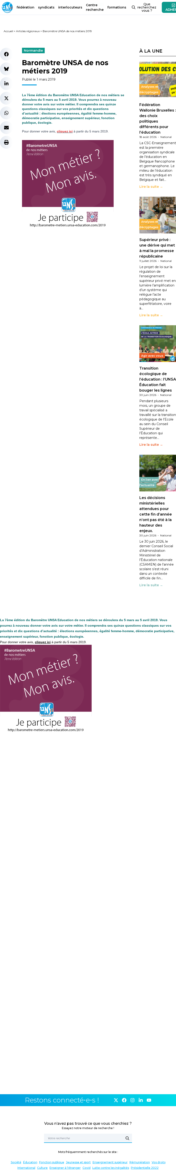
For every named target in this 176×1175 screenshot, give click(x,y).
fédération (25, 7)
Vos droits (158, 1162)
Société (16, 1162)
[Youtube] (149, 1100)
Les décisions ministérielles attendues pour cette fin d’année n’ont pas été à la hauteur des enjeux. (155, 514)
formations (116, 7)
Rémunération (139, 1162)
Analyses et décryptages (148, 89)
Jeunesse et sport (78, 1162)
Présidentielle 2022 (145, 1167)
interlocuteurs (70, 7)
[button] (6, 54)
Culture (42, 1167)
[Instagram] (132, 1100)
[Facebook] (124, 1100)
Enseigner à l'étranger (65, 1167)
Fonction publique (51, 1162)
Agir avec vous (152, 355)
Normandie (33, 50)
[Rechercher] (127, 1138)
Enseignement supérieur (110, 1162)
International (26, 1167)
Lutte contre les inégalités (110, 1167)
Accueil (8, 31)
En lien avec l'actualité (149, 482)
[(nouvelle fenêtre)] (62, 186)
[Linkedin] (140, 1100)
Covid (86, 1167)
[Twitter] (116, 1100)
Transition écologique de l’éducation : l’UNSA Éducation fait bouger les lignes (157, 379)
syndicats (46, 7)
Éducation (30, 1162)
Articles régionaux (28, 31)
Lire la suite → (151, 187)
